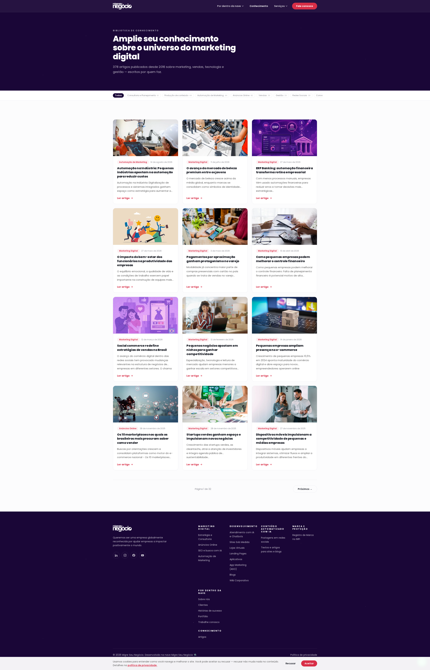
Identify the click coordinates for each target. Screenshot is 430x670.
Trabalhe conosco (209, 622)
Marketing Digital (206, 527)
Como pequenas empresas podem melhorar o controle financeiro (283, 259)
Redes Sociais (301, 95)
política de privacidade (142, 665)
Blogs (233, 574)
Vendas (264, 95)
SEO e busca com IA (210, 550)
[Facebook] (133, 555)
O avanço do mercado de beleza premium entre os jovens (211, 170)
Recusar (291, 663)
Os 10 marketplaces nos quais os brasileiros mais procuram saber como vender (143, 438)
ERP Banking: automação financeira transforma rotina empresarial (284, 170)
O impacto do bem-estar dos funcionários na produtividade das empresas (144, 261)
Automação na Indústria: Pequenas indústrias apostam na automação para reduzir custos (145, 172)
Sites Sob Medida (239, 542)
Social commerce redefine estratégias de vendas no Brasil (142, 347)
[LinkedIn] (116, 555)
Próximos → (305, 489)
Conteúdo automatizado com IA (272, 529)
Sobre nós (204, 599)
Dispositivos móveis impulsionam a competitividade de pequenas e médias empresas (284, 438)
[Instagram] (125, 555)
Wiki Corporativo (239, 580)
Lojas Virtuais (237, 548)
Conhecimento (259, 6)
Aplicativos (236, 559)
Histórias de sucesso (210, 610)
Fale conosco (304, 6)
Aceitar (309, 663)
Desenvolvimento (242, 526)
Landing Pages (238, 553)
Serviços (279, 6)
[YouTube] (142, 555)
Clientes (203, 605)
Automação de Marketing (212, 95)
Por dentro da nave (229, 6)
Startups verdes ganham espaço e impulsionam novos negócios (213, 436)
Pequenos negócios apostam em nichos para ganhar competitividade (212, 349)
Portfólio (203, 616)
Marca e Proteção (300, 527)
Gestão (281, 95)
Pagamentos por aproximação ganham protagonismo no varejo (212, 259)
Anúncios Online (243, 95)
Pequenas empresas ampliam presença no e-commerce (280, 347)
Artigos (202, 637)
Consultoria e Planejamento (143, 95)
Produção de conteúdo (178, 95)
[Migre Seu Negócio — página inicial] (122, 6)
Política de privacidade (303, 655)
